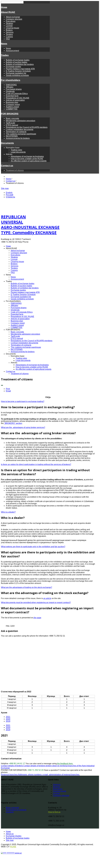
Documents (7, 143)
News (4, 43)
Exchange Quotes (13, 836)
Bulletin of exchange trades (17, 60)
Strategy (9, 23)
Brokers (9, 30)
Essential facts (12, 96)
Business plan (12, 102)
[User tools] (2, 385)
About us (10, 834)
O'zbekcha (10, 197)
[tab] (8, 725)
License (9, 26)
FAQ (8, 39)
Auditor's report (12, 107)
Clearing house (12, 28)
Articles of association (15, 100)
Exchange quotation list (16, 73)
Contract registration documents (19, 129)
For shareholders (10, 80)
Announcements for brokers (18, 138)
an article (47, 598)
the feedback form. (65, 763)
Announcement (12, 51)
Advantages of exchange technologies (27, 156)
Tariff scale (10, 123)
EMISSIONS (11, 85)
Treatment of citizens (15, 170)
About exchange (13, 17)
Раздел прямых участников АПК (20, 69)
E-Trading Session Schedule (18, 71)
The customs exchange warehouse (21, 134)
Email (8, 391)
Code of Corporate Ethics (17, 94)
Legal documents (18, 152)
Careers (9, 37)
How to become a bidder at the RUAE (27, 159)
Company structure (14, 19)
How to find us (54, 812)
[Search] (17, 188)
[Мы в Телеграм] (14, 188)
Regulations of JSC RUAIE (17, 98)
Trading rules (16, 150)
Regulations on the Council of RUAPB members (26, 127)
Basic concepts (12, 118)
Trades (5, 55)
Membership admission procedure (20, 121)
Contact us (7, 165)
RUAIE (13, 847)
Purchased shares (14, 89)
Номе (4, 7)
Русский (9, 195)
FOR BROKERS (9, 113)
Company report (13, 105)
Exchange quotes (13, 67)
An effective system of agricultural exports (28, 161)
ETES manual (12, 125)
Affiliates (9, 87)
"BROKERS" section (13, 423)
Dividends (10, 91)
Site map (5, 188)
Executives (10, 21)
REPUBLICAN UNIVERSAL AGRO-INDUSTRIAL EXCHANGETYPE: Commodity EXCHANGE (30, 224)
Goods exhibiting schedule (17, 75)
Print (8, 389)
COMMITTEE (12, 109)
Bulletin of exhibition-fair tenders (20, 64)
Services (9, 32)
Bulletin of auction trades (16, 62)
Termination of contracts (16, 132)
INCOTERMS (12, 136)
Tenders (9, 34)
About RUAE (8, 12)
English (9, 193)
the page (37, 618)
